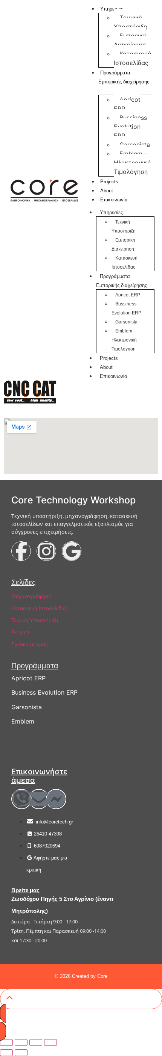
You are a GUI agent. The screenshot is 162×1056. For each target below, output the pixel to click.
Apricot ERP (127, 104)
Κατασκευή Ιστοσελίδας (132, 58)
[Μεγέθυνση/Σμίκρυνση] (6, 1042)
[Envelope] (39, 799)
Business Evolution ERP (44, 692)
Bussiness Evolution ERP (130, 126)
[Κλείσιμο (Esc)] (50, 1042)
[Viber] (21, 799)
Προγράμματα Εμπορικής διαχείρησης (123, 77)
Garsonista (134, 144)
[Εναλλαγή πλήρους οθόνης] (21, 1042)
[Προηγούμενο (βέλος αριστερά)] (6, 1052)
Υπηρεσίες (111, 212)
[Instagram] (46, 551)
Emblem (22, 721)
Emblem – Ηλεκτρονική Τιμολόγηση (132, 162)
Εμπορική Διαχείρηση (130, 40)
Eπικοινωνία (114, 199)
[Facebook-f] (21, 551)
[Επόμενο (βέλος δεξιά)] (21, 1052)
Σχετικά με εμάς (29, 644)
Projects (109, 181)
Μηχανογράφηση (31, 596)
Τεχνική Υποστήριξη (130, 22)
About (106, 190)
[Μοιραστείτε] (35, 1042)
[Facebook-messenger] (56, 799)
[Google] (71, 551)
